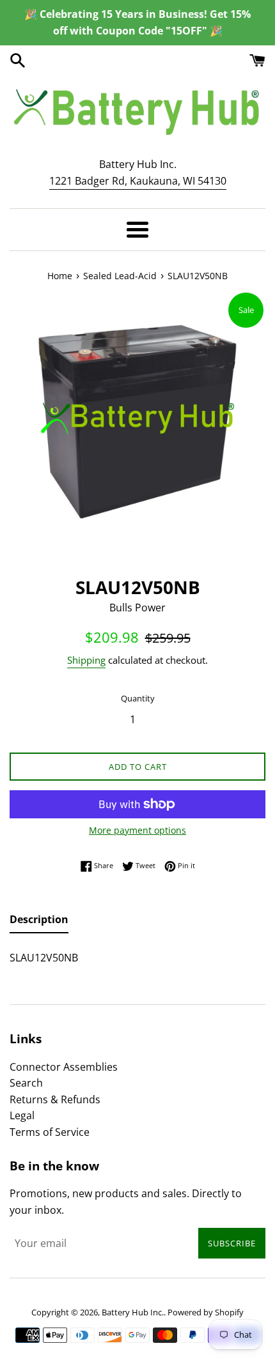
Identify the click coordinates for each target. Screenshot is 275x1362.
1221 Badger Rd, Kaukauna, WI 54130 (137, 181)
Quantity (138, 698)
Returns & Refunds (55, 1099)
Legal (22, 1115)
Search (26, 1083)
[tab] (39, 922)
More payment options (137, 830)
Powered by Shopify (206, 1312)
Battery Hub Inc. (133, 1312)
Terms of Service (50, 1132)
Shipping (86, 660)
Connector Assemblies (64, 1067)
